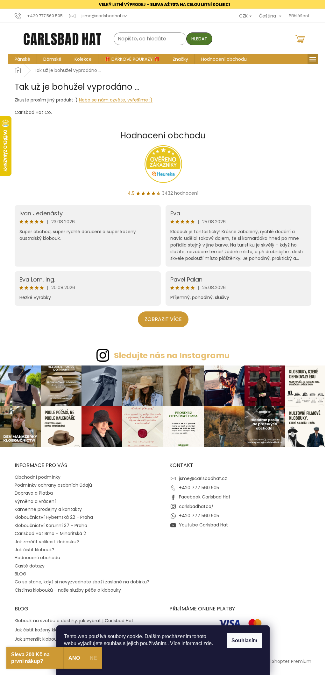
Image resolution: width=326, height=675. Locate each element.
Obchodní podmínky (37, 477)
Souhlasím (244, 640)
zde (207, 643)
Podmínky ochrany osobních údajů (53, 485)
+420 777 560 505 (199, 487)
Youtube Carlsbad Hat (203, 525)
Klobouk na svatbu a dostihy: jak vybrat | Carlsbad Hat (74, 621)
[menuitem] (22, 59)
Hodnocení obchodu (163, 135)
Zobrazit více (163, 319)
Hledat (199, 39)
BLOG (20, 574)
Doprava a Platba (34, 493)
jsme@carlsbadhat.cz (203, 478)
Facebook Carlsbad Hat (204, 497)
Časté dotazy (30, 566)
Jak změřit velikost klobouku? (47, 542)
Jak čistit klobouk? (34, 549)
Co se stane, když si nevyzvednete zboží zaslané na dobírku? (82, 582)
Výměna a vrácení (35, 501)
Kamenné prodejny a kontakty (48, 509)
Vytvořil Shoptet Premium (282, 661)
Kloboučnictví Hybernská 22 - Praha (54, 517)
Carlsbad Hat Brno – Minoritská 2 (50, 533)
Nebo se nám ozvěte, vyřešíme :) (115, 100)
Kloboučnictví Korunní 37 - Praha (51, 525)
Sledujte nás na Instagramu (172, 355)
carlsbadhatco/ (196, 506)
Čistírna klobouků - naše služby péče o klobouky (68, 590)
